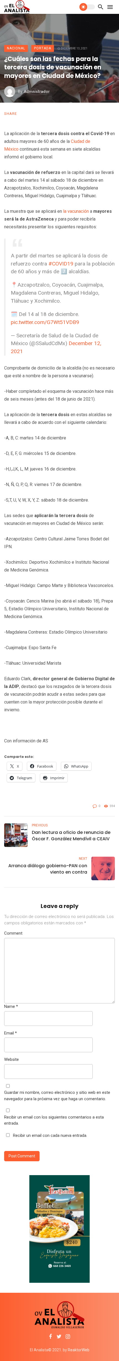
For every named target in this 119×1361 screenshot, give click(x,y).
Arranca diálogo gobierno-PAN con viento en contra (47, 868)
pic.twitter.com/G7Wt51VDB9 (45, 322)
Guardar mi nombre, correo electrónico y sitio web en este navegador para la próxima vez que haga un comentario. (57, 1095)
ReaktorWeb (78, 1350)
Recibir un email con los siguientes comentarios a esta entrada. (54, 1120)
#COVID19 (60, 263)
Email (10, 1033)
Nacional (16, 48)
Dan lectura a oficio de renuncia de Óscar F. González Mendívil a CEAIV (71, 835)
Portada (42, 48)
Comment (13, 933)
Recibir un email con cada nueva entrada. (50, 1135)
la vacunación (76, 211)
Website (11, 1059)
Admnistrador (37, 91)
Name (11, 1006)
